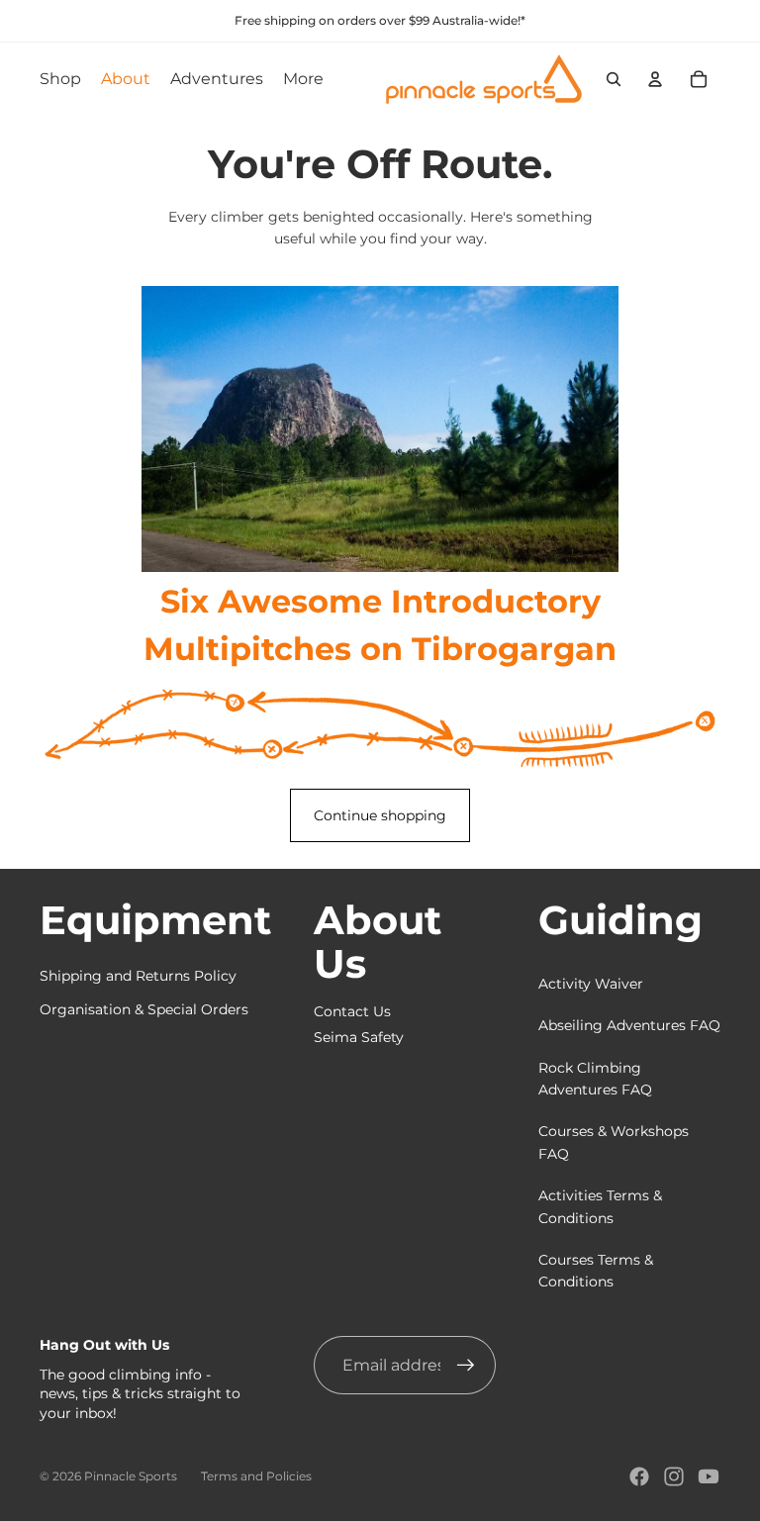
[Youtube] (708, 1476)
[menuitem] (303, 79)
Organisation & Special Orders (144, 1009)
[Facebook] (639, 1476)
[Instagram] (674, 1476)
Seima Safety (359, 1037)
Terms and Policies (256, 1476)
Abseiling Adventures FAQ (629, 1025)
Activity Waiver (590, 984)
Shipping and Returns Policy (138, 976)
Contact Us (352, 1011)
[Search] (613, 79)
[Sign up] (466, 1365)
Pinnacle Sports (130, 1476)
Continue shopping (380, 815)
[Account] (655, 79)
